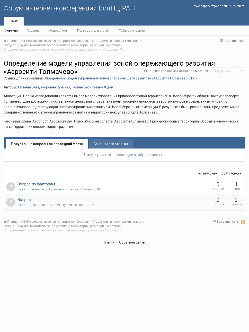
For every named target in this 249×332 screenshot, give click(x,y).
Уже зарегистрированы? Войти (218, 6)
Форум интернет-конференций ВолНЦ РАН (69, 8)
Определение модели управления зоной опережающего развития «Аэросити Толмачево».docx (120, 78)
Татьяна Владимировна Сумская (44, 87)
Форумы (11, 30)
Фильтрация (206, 173)
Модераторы (58, 30)
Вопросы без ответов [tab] (111, 144)
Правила (33, 30)
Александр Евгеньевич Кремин (55, 189)
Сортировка (231, 173)
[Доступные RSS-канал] (243, 222)
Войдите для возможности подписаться (178, 71)
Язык (108, 242)
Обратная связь (132, 242)
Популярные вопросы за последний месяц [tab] (47, 144)
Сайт (14, 21)
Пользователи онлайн (93, 30)
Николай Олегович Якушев (52, 205)
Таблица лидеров (132, 30)
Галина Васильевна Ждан (92, 87)
